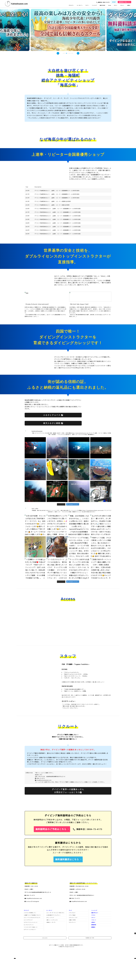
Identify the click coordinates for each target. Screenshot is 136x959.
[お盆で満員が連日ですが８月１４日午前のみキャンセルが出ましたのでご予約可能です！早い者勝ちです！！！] (100, 469)
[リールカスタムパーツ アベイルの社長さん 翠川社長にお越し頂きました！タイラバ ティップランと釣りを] (57, 568)
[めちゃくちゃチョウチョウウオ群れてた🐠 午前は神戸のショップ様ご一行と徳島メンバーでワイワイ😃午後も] (35, 469)
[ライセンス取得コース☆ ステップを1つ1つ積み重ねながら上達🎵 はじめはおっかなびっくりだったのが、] (35, 491)
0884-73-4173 (40, 778)
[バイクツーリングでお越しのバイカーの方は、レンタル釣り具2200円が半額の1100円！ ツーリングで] (79, 546)
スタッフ (115, 5)
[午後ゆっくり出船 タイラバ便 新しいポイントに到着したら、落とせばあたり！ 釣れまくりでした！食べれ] (100, 546)
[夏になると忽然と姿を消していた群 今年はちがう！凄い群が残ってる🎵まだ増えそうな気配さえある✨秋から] (79, 447)
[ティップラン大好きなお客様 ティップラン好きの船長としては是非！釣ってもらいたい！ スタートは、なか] (79, 568)
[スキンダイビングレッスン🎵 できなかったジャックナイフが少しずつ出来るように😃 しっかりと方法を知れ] (79, 491)
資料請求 (114, 2)
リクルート (122, 5)
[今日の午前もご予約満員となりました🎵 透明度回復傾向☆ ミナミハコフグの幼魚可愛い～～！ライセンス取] (79, 469)
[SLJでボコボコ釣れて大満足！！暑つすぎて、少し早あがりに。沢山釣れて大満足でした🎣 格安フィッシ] (100, 525)
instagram (35, 901)
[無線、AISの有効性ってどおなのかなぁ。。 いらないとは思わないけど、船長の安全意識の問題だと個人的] (79, 525)
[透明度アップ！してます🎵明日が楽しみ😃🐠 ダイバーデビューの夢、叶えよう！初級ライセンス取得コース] (35, 447)
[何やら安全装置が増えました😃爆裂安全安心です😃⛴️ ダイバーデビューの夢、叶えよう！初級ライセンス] (100, 491)
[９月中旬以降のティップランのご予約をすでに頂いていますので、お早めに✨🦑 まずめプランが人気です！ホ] (57, 525)
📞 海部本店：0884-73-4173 (103, 2)
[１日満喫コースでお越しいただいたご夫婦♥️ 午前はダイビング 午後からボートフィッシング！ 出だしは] (35, 568)
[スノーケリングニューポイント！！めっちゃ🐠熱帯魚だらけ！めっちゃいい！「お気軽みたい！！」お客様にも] (100, 447)
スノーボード (79, 5)
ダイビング (71, 5)
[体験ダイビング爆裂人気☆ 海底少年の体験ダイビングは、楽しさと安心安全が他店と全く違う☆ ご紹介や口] (57, 447)
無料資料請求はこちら (67, 859)
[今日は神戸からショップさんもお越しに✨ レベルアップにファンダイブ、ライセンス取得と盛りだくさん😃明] (57, 469)
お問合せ (128, 5)
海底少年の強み (102, 5)
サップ (87, 5)
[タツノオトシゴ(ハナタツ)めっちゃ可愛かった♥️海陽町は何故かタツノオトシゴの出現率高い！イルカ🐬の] (57, 491)
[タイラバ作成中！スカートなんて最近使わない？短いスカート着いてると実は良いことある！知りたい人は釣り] (35, 546)
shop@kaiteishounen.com (43, 780)
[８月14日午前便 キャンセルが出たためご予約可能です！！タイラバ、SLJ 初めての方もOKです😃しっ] (35, 525)
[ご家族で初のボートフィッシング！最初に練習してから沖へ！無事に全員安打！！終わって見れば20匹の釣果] (100, 568)
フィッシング (94, 5)
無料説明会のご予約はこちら (51, 829)
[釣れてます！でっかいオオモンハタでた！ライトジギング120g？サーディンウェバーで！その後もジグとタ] (57, 546)
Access (109, 5)
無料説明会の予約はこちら (124, 2)
